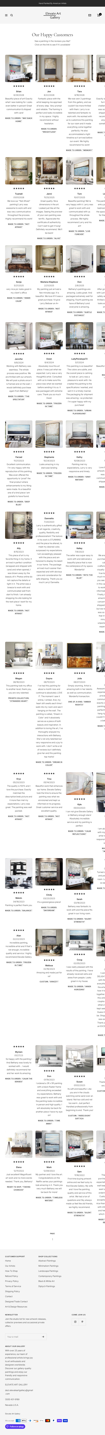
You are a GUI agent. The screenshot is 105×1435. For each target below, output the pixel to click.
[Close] (91, 674)
